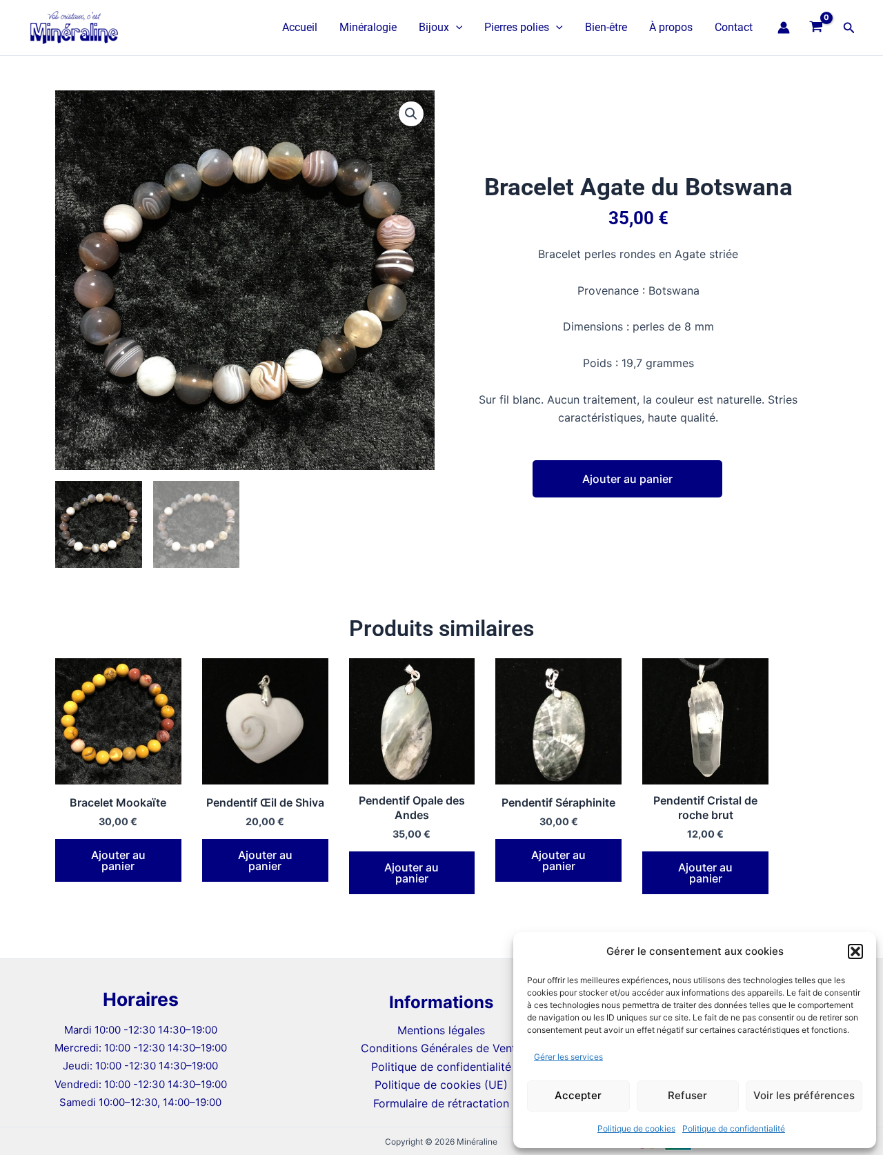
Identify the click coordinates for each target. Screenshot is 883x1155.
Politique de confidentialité (733, 1128)
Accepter (578, 1095)
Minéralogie (368, 27)
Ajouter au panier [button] (118, 860)
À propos (671, 27)
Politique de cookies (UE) (441, 1085)
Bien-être (606, 27)
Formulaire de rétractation (441, 1103)
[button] (855, 951)
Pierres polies (516, 27)
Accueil (299, 27)
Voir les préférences (804, 1095)
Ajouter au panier (627, 479)
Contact (734, 27)
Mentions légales (441, 1030)
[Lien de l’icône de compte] (783, 27)
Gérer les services (568, 1057)
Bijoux (434, 27)
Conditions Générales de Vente (441, 1048)
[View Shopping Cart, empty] (816, 27)
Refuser (687, 1095)
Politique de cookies (636, 1128)
